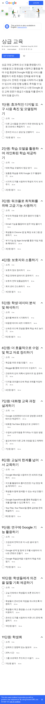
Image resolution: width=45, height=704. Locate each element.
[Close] (42, 699)
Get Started (9, 56)
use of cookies (15, 702)
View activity (22, 27)
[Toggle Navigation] (3, 3)
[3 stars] (24, 49)
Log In (36, 3)
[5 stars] (29, 49)
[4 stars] (26, 49)
